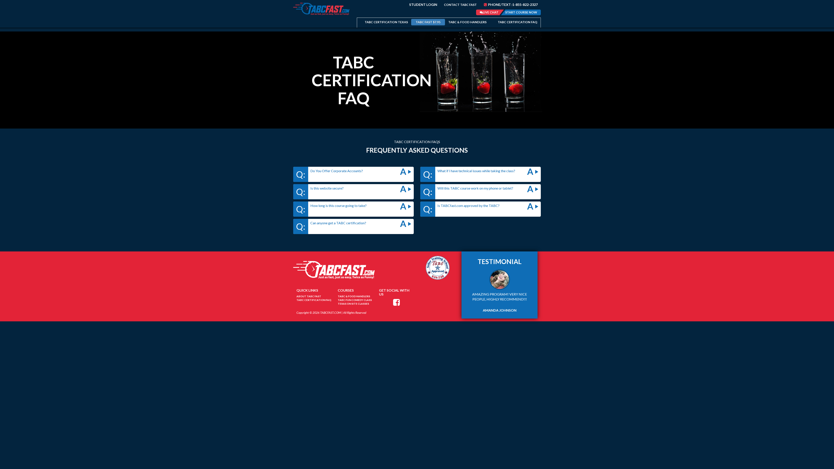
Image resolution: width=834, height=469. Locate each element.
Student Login (423, 4)
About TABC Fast (308, 296)
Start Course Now (521, 12)
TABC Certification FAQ (517, 22)
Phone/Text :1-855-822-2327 (512, 4)
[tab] (353, 174)
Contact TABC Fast (460, 5)
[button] (353, 174)
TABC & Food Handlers (467, 22)
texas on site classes (353, 303)
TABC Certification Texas (386, 22)
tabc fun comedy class (355, 300)
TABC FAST (428, 22)
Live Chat (490, 12)
